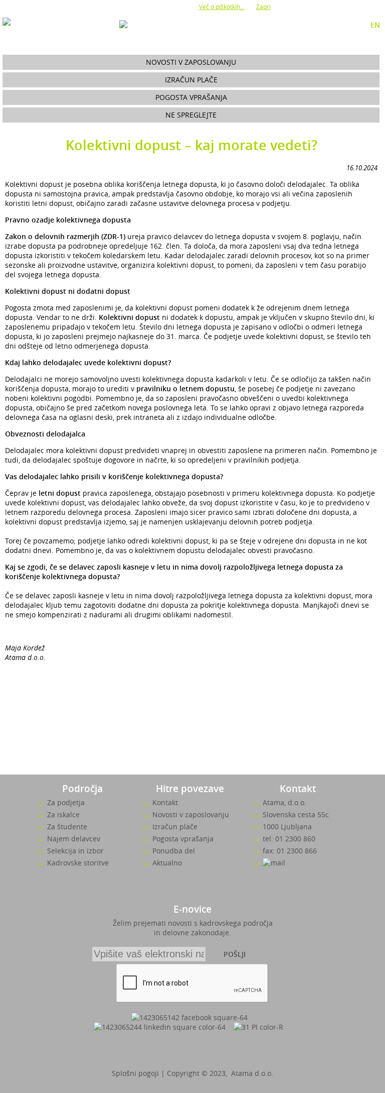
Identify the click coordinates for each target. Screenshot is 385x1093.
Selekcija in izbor (75, 850)
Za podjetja (66, 802)
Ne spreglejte (191, 115)
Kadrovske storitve (78, 862)
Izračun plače (191, 79)
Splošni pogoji (135, 1073)
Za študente (67, 826)
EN (375, 25)
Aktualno (167, 862)
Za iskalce (63, 814)
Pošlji (235, 954)
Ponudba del (173, 850)
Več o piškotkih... (222, 7)
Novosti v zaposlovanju (191, 62)
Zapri (263, 7)
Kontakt (165, 802)
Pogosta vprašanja (191, 97)
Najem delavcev (73, 838)
